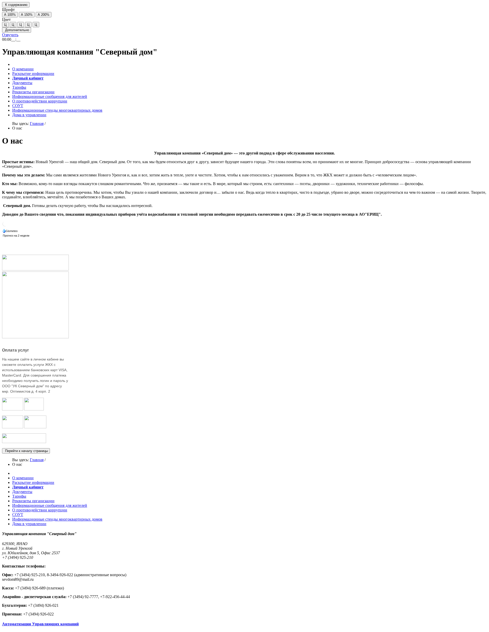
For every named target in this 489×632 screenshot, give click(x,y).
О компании (23, 69)
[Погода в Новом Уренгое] (5, 225)
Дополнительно (16, 30)
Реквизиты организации (33, 92)
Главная (37, 123)
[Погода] (10, 231)
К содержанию (16, 5)
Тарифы (19, 87)
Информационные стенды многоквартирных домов (57, 110)
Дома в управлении (29, 115)
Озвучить (10, 35)
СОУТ (17, 106)
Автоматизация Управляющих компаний (40, 624)
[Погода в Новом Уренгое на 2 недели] (16, 236)
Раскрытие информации (33, 73)
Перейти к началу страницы (26, 451)
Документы (22, 83)
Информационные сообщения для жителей (49, 96)
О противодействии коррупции (39, 101)
